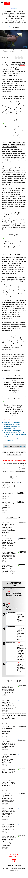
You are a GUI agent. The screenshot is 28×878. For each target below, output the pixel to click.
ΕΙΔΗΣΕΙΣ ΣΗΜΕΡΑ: (9, 419)
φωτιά (22, 65)
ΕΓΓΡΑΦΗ (23, 468)
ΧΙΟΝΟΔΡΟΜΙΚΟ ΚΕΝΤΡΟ (14, 454)
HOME (3, 6)
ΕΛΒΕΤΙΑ (12, 452)
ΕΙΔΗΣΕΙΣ (7, 6)
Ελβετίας (7, 83)
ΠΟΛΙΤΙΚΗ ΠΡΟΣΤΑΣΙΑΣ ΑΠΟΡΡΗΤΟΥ (17, 471)
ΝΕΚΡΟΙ (23, 452)
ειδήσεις (22, 446)
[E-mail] (21, 57)
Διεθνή (11, 6)
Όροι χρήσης (5, 868)
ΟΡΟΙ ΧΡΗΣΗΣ (5, 471)
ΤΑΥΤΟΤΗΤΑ (14, 854)
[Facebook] (24, 47)
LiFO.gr (14, 445)
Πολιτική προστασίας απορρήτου (17, 868)
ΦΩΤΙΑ (18, 452)
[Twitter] (26, 47)
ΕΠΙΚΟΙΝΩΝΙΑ (14, 856)
